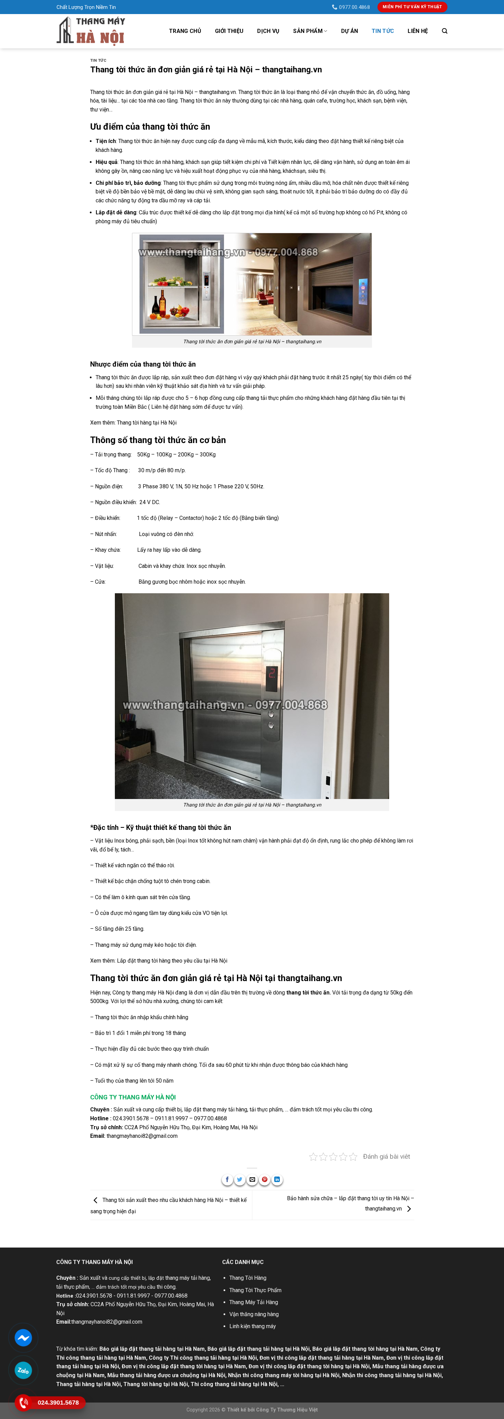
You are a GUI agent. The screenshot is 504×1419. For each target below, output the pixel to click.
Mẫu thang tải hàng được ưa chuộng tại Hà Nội (166, 1375)
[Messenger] (23, 1338)
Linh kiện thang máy (252, 1326)
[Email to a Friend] (252, 1179)
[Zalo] (23, 1370)
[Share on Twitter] (239, 1179)
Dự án (349, 31)
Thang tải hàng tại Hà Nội (88, 1384)
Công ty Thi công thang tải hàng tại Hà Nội (203, 1358)
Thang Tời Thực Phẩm (255, 1290)
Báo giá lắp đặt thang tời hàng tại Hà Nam (365, 1349)
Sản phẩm (308, 31)
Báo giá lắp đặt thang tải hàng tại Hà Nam (152, 1349)
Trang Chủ (185, 31)
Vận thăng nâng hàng (254, 1314)
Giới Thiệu (229, 31)
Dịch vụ (268, 31)
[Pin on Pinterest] (264, 1179)
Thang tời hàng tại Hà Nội (155, 1384)
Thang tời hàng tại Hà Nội (147, 422)
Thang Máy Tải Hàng (253, 1302)
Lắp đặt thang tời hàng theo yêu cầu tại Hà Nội (172, 960)
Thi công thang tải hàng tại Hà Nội (234, 1384)
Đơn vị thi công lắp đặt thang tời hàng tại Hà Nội (309, 1366)
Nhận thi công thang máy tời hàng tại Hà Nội (283, 1375)
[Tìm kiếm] (444, 31)
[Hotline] (23, 1403)
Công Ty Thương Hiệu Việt (287, 1410)
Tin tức (383, 31)
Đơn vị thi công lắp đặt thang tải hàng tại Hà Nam (322, 1358)
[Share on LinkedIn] (277, 1179)
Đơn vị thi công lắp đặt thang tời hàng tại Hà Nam (184, 1366)
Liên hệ (418, 31)
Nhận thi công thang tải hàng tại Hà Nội (392, 1375)
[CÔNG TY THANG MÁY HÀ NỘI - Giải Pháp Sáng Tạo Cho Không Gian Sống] (91, 31)
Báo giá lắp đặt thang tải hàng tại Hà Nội (258, 1349)
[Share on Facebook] (227, 1179)
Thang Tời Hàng (247, 1278)
